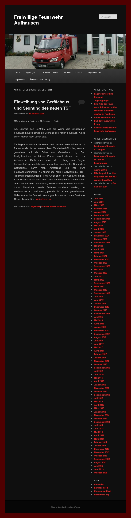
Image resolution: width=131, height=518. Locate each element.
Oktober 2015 (100, 391)
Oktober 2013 (100, 455)
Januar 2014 (100, 445)
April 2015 (99, 404)
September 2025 (102, 218)
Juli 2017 (98, 340)
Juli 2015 (98, 398)
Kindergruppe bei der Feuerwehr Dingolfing (105, 176)
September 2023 (102, 266)
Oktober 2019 (100, 289)
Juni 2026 (99, 201)
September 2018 (102, 313)
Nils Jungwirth (101, 173)
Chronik (79, 72)
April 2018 (99, 323)
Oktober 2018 (100, 310)
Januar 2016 (100, 384)
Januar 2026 (100, 211)
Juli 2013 (98, 465)
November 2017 (101, 330)
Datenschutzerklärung (40, 79)
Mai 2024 (98, 245)
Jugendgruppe (31, 72)
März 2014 (99, 438)
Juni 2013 (99, 469)
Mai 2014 (98, 431)
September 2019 (102, 293)
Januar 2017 (100, 357)
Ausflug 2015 (100, 169)
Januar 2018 (100, 326)
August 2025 (100, 222)
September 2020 (102, 283)
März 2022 (99, 279)
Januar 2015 (100, 411)
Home (17, 72)
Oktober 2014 (100, 418)
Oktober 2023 (100, 262)
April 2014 (99, 435)
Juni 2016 (99, 374)
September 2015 (102, 394)
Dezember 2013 (101, 448)
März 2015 (99, 408)
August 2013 (100, 462)
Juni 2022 (99, 276)
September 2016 (102, 367)
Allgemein (35, 206)
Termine (66, 72)
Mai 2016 (98, 377)
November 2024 (101, 235)
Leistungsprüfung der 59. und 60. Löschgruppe (105, 159)
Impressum (20, 79)
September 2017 (102, 333)
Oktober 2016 (100, 364)
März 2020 (99, 286)
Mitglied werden (95, 72)
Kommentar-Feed (102, 491)
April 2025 (99, 228)
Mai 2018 (98, 320)
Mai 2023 (98, 269)
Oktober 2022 (100, 272)
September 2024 (102, 242)
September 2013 (102, 458)
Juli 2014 (98, 425)
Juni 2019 (99, 299)
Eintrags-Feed (101, 487)
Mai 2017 (98, 347)
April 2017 (99, 350)
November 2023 (101, 259)
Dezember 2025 (101, 215)
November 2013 (101, 452)
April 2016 (99, 381)
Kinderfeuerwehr (50, 72)
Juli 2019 (98, 296)
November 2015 (101, 388)
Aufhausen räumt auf (104, 117)
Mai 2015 (98, 401)
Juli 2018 (98, 316)
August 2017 (100, 337)
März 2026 (99, 205)
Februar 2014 (100, 442)
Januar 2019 (100, 303)
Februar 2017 (100, 354)
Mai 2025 (98, 225)
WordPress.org (101, 494)
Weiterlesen (43, 199)
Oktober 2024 (100, 238)
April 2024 (99, 249)
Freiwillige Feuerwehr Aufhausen (38, 19)
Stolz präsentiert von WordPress (65, 507)
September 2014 (102, 421)
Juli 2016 (98, 371)
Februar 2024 (100, 255)
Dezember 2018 (101, 306)
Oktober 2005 (100, 472)
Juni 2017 (99, 343)
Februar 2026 (100, 208)
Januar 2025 (100, 232)
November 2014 (101, 415)
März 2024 (99, 252)
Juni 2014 (99, 428)
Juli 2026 (98, 198)
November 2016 (101, 360)
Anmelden (99, 484)
